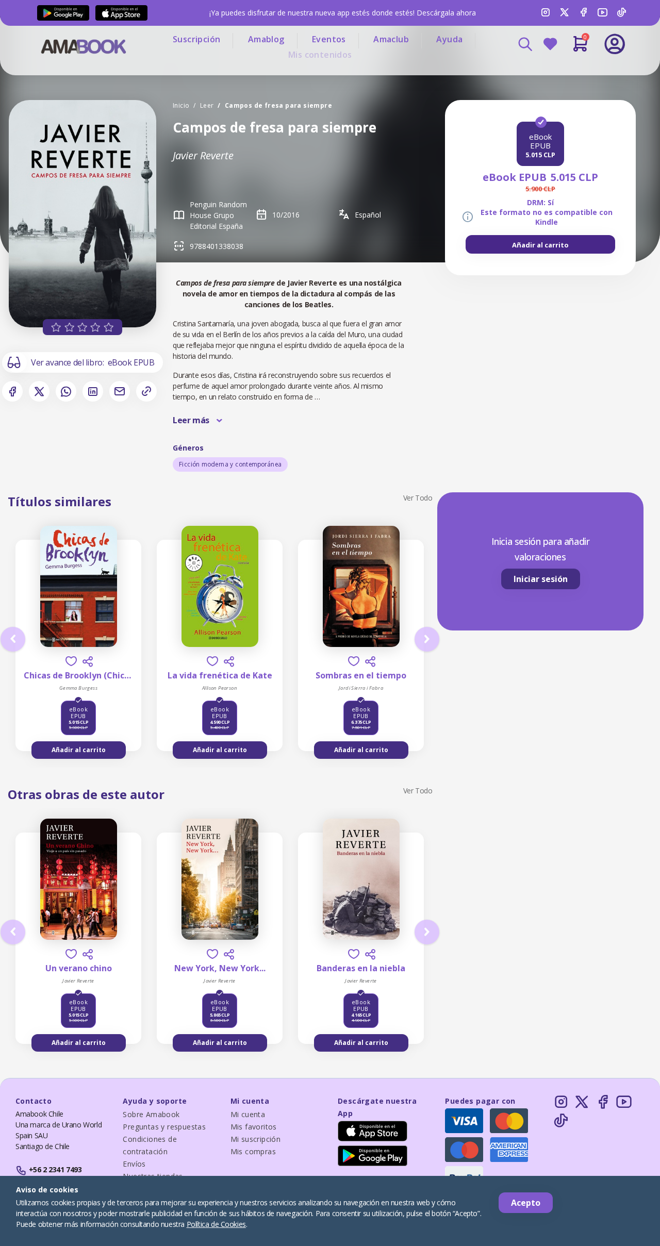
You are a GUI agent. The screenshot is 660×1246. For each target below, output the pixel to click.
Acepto (525, 1202)
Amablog (266, 39)
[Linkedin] (92, 391)
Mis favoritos (253, 1127)
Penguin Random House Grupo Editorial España (218, 215)
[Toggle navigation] (572, 72)
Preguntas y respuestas (164, 1127)
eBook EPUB (131, 362)
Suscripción (196, 39)
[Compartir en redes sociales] (87, 661)
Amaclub (391, 39)
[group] (540, 244)
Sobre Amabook (151, 1114)
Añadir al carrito (540, 245)
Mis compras (253, 1151)
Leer (207, 105)
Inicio (181, 105)
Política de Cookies (216, 1224)
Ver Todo (418, 498)
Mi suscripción (255, 1139)
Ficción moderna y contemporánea (230, 464)
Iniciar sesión (541, 579)
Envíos (134, 1164)
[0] (580, 48)
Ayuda (449, 39)
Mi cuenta (248, 1114)
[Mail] (119, 391)
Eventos (329, 39)
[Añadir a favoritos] (71, 661)
